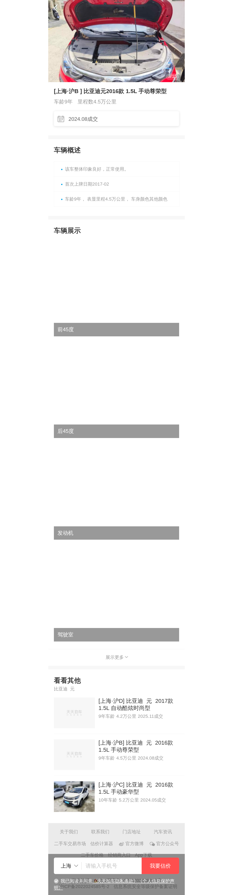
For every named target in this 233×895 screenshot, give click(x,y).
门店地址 (132, 831)
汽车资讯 (163, 831)
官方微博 (134, 843)
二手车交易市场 (70, 843)
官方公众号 (167, 843)
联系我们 (100, 831)
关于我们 (69, 831)
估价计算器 (101, 843)
